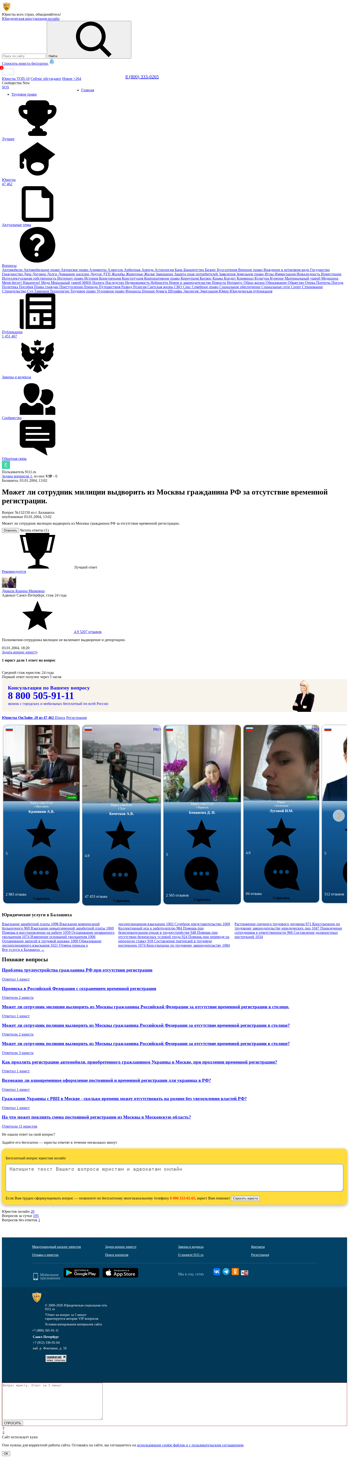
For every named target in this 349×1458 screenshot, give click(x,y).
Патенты (323, 283)
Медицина (329, 278)
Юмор (224, 291)
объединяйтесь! (48, 14)
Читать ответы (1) (34, 530)
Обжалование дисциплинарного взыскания (51, 943)
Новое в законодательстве (190, 283)
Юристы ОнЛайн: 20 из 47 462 (28, 718)
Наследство (115, 283)
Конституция (133, 278)
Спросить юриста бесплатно (25, 63)
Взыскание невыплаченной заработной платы (72, 928)
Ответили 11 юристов (19, 1126)
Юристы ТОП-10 (16, 79)
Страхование (312, 287)
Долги (52, 274)
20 (32, 1211)
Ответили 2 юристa (17, 997)
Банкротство (194, 270)
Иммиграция (286, 274)
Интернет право (70, 278)
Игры (270, 274)
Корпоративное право (162, 278)
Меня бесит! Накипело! (21, 283)
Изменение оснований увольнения (62, 937)
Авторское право (75, 270)
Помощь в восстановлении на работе (36, 932)
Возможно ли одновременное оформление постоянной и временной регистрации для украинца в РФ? (106, 1080)
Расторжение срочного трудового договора (273, 924)
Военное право (251, 270)
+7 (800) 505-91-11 (45, 1330)
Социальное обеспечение (240, 287)
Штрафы (175, 291)
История (91, 278)
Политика (10, 287)
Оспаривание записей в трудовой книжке (40, 941)
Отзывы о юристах (45, 1255)
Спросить (41, 899)
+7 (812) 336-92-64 (46, 1342)
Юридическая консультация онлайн (31, 19)
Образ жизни (255, 283)
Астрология (165, 270)
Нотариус (235, 283)
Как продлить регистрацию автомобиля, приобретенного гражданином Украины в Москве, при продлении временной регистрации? (139, 1062)
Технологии (60, 291)
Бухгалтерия (227, 270)
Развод (127, 287)
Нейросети (160, 283)
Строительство (14, 291)
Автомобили (13, 270)
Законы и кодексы (190, 1247)
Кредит (230, 278)
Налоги (98, 283)
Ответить (10, 530)
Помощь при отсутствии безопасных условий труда (168, 934)
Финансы (133, 291)
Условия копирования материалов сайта (73, 1324)
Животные (135, 274)
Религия (140, 287)
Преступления (71, 287)
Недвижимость (138, 283)
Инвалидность (309, 274)
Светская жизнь (160, 287)
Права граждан (46, 287)
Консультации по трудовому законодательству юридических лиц (287, 926)
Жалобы (119, 274)
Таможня (42, 291)
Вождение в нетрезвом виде (287, 270)
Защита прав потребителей (196, 274)
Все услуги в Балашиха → (23, 950)
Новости (219, 283)
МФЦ (87, 283)
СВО (178, 287)
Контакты (258, 1247)
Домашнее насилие (74, 274)
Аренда (148, 270)
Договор (39, 274)
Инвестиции (331, 274)
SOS (5, 87)
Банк (179, 270)
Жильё (150, 274)
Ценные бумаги (155, 291)
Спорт (296, 287)
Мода (46, 283)
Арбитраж (132, 270)
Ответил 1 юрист (16, 979)
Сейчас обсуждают (46, 79)
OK (6, 1453)
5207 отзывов (87, 632)
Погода (337, 283)
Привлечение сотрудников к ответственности (288, 930)
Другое (96, 274)
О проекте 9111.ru (190, 1255)
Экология (191, 291)
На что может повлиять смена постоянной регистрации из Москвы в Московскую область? (96, 1117)
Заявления (227, 274)
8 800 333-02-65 (182, 1198)
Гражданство (13, 274)
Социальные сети (276, 287)
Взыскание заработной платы (30, 924)
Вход (8, 72)
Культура (262, 278)
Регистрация (76, 718)
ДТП (107, 274)
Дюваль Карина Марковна (23, 591)
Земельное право (250, 274)
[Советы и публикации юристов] (6, 10)
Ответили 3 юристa (17, 1053)
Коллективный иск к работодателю (150, 928)
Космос (206, 278)
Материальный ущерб (303, 278)
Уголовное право (111, 291)
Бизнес (211, 270)
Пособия (26, 287)
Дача (28, 274)
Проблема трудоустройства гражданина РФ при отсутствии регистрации (77, 969)
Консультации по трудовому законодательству (188, 945)
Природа (91, 287)
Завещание (165, 274)
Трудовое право (83, 291)
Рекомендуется (14, 571)
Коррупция (190, 278)
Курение (277, 278)
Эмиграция (209, 291)
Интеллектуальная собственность (29, 278)
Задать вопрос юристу (20, 652)
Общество (296, 283)
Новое (71, 79)
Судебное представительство (202, 924)
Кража (218, 278)
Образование (277, 283)
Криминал (246, 278)
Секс (187, 287)
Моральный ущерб (66, 283)
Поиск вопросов (116, 1255)
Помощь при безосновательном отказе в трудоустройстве (161, 930)
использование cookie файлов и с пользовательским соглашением (190, 1445)
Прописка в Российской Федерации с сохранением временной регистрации (79, 988)
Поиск (60, 718)
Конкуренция (110, 278)
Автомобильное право (42, 270)
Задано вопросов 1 (17, 476)
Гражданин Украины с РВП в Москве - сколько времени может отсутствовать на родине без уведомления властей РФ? (124, 1098)
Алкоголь (116, 270)
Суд (30, 291)
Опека (310, 283)
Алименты (98, 270)
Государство (320, 270)
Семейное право (205, 287)
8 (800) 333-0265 (142, 76)
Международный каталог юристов (56, 1247)
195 (36, 1216)
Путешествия (110, 287)
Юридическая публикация (251, 291)
